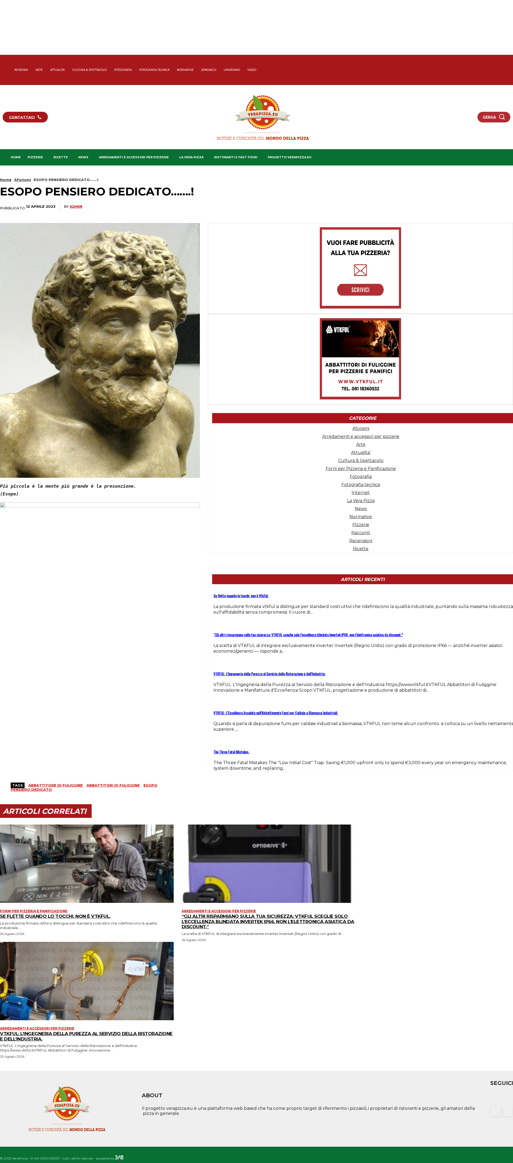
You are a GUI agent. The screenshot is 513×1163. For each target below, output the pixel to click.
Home (5, 180)
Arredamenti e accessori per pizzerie (219, 911)
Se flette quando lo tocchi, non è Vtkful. (241, 595)
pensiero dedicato (31, 789)
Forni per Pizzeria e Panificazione (33, 911)
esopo (150, 785)
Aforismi (22, 180)
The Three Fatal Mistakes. (231, 751)
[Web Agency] (119, 1158)
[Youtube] (508, 79)
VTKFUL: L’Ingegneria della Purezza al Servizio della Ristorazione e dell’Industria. (269, 673)
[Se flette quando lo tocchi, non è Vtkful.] (87, 864)
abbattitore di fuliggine (55, 785)
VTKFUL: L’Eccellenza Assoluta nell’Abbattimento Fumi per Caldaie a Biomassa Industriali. (275, 712)
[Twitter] (508, 70)
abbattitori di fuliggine (113, 785)
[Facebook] (508, 60)
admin (76, 206)
